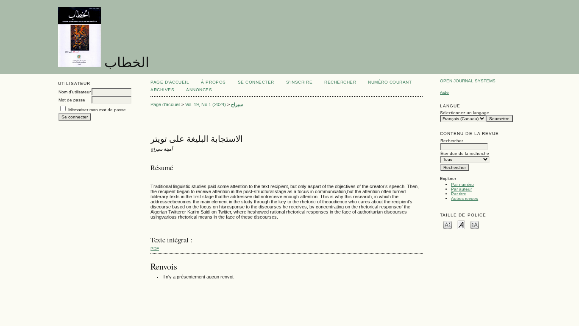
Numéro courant (390, 82)
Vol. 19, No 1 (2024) (205, 104)
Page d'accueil (169, 82)
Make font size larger (474, 224)
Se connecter (256, 82)
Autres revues (464, 198)
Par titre (458, 193)
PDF (154, 248)
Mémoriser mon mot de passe (97, 109)
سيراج (237, 104)
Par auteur (461, 189)
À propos (213, 82)
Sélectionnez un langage (464, 112)
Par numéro (462, 184)
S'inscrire (299, 82)
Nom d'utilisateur (74, 92)
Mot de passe (71, 100)
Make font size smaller (447, 224)
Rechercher (340, 82)
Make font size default (461, 224)
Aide (444, 92)
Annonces (199, 89)
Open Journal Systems (467, 81)
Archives (162, 89)
